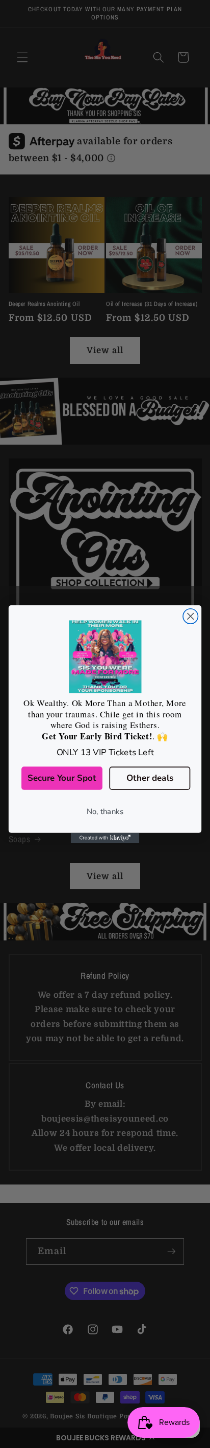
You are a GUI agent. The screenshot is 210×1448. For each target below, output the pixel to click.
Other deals (149, 778)
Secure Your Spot (62, 778)
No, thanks (105, 811)
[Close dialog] (190, 615)
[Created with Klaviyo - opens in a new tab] (105, 837)
